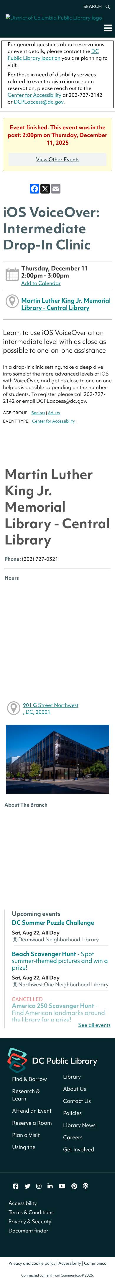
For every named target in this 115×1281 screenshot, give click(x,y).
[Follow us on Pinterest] (74, 1186)
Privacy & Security (30, 1221)
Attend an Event (32, 1110)
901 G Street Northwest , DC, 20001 (50, 708)
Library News (79, 1125)
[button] (108, 28)
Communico (95, 1263)
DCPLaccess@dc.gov (38, 101)
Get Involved (78, 1149)
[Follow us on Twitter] (27, 1186)
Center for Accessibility (34, 94)
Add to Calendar (41, 283)
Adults (54, 412)
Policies (72, 1113)
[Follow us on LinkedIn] (50, 1186)
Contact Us (77, 1101)
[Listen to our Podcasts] (85, 1186)
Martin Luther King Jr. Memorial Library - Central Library (66, 304)
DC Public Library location (53, 54)
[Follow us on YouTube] (62, 1186)
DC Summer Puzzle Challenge (53, 923)
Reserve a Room (32, 1123)
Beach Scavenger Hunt (60, 961)
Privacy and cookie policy (32, 1263)
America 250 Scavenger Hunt (58, 1013)
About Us (74, 1089)
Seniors (38, 412)
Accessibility (23, 1203)
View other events (57, 159)
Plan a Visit (26, 1135)
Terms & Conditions (31, 1212)
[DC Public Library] (52, 1059)
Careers (73, 1137)
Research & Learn (26, 1094)
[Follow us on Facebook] (16, 1186)
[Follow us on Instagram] (39, 1186)
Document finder (28, 1230)
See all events (94, 1024)
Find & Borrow (29, 1079)
